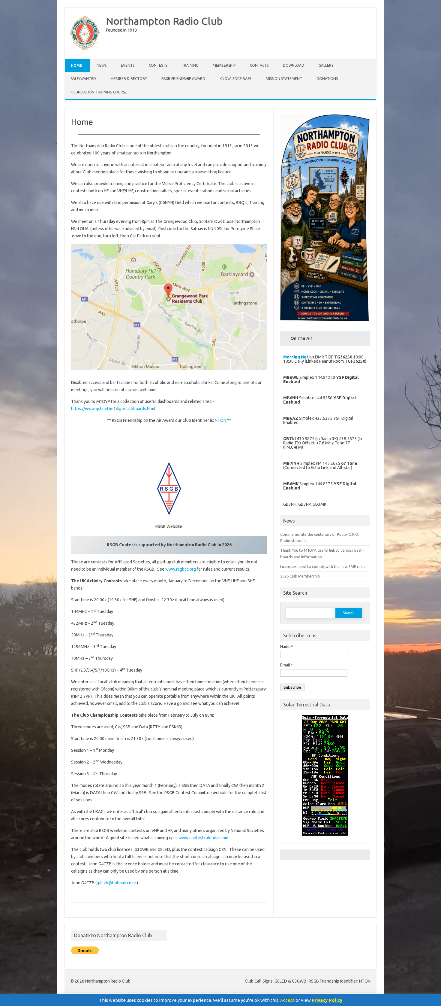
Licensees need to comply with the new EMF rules (322, 566)
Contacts (259, 65)
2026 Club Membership (300, 576)
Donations (327, 79)
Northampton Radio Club (164, 21)
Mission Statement (284, 79)
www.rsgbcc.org (180, 569)
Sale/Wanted (83, 79)
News (101, 65)
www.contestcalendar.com (203, 837)
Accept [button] (287, 1000)
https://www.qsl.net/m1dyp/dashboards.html (113, 408)
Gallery (326, 65)
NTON (220, 420)
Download (293, 65)
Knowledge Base (235, 79)
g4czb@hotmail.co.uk (117, 882)
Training (190, 65)
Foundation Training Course (99, 92)
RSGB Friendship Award (183, 79)
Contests (158, 65)
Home (76, 65)
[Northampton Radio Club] (85, 48)
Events (127, 65)
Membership (224, 65)
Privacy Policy (327, 1000)
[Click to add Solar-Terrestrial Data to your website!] (325, 838)
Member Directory (128, 79)
